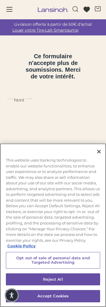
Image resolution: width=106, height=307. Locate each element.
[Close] (98, 151)
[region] (53, 225)
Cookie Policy (21, 245)
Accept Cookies (53, 296)
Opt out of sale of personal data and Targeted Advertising (53, 260)
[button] (12, 295)
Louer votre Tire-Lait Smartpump (45, 30)
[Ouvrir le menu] (13, 10)
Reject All (53, 279)
